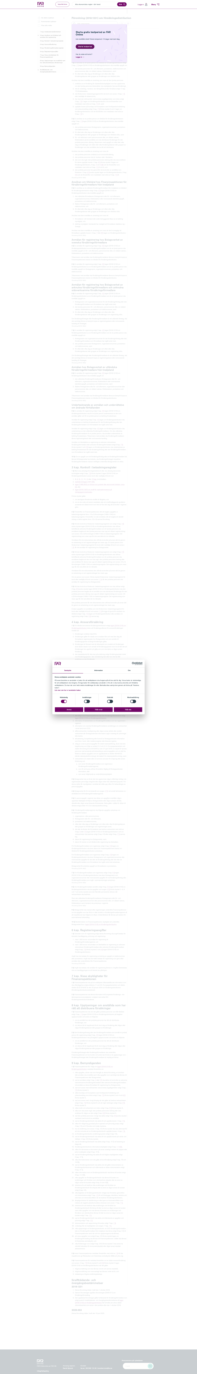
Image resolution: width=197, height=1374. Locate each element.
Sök (120, 4)
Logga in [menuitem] (141, 4)
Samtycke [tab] (67, 670)
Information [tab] (98, 670)
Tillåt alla (128, 709)
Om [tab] (129, 670)
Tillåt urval (98, 709)
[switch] (87, 701)
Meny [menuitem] (153, 4)
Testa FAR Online (62, 4)
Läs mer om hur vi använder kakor (68, 690)
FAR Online (42, 4)
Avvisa (69, 709)
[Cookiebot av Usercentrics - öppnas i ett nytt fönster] (133, 663)
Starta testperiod (85, 47)
